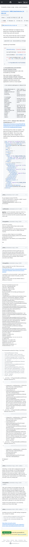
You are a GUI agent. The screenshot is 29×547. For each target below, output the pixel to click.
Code (4, 20)
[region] (14, 109)
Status (16, 540)
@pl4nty (4, 212)
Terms (4, 540)
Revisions (12, 20)
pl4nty (3, 194)
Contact (3, 541)
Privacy (8, 540)
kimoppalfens (5, 221)
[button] (19, 18)
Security (12, 540)
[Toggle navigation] (2, 2)
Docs (25, 540)
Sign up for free (6, 532)
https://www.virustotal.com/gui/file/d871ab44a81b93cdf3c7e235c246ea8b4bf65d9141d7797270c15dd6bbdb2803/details (14, 125)
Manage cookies (9, 541)
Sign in (20, 2)
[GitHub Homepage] (10, 543)
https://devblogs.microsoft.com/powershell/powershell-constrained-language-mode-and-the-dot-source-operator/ (14, 270)
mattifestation (5, 11)
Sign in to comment (22, 534)
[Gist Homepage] (10, 2)
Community (20, 540)
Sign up (25, 2)
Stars (20, 20)
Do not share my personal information (20, 541)
